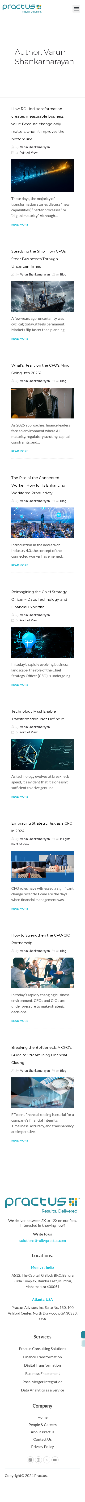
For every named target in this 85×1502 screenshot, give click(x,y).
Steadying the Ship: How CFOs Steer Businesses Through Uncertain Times (38, 259)
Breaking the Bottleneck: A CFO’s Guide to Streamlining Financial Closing (41, 1055)
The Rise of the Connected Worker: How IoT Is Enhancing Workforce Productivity (38, 485)
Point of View (29, 152)
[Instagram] (38, 1459)
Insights (65, 839)
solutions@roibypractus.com (42, 1240)
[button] (76, 9)
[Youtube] (55, 1459)
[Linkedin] (30, 1459)
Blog (63, 274)
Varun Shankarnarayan (35, 147)
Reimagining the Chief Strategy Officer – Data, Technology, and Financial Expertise (39, 599)
